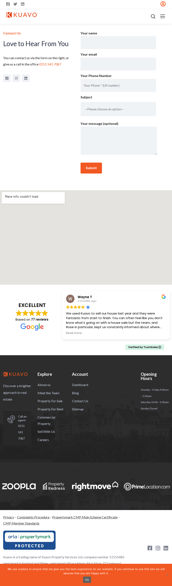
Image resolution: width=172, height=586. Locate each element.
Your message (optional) (99, 123)
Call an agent (22, 418)
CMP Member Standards (21, 523)
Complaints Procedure (33, 517)
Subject (86, 97)
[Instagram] (16, 78)
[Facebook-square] (6, 78)
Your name (89, 33)
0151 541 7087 (21, 432)
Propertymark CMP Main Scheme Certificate (84, 517)
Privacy (8, 517)
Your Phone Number (96, 76)
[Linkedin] (25, 78)
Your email (89, 54)
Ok (87, 579)
